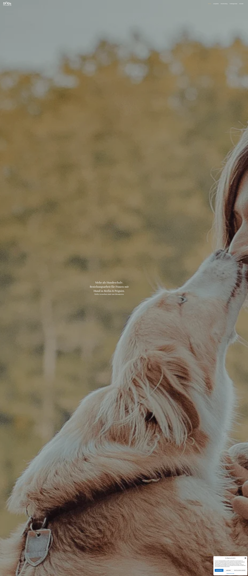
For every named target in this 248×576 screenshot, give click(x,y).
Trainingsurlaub (233, 3)
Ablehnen (228, 570)
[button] (245, 558)
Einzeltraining (224, 3)
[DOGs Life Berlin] (7, 3)
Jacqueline (216, 3)
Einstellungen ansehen (239, 570)
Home (209, 3)
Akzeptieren (219, 570)
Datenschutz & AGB (230, 573)
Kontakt (241, 3)
